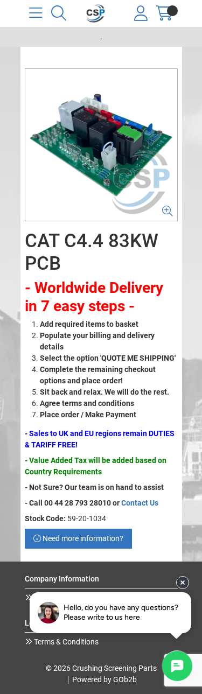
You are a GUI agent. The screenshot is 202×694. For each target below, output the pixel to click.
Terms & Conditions (65, 641)
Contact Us (139, 503)
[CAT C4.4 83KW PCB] (101, 144)
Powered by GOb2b (104, 679)
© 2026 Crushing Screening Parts (101, 668)
